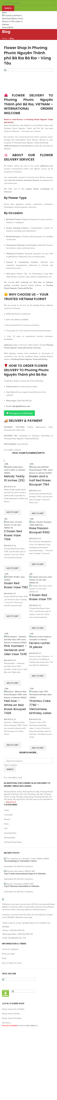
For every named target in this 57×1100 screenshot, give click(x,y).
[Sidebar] (3, 1033)
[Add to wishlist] (7, 506)
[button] (12, 512)
